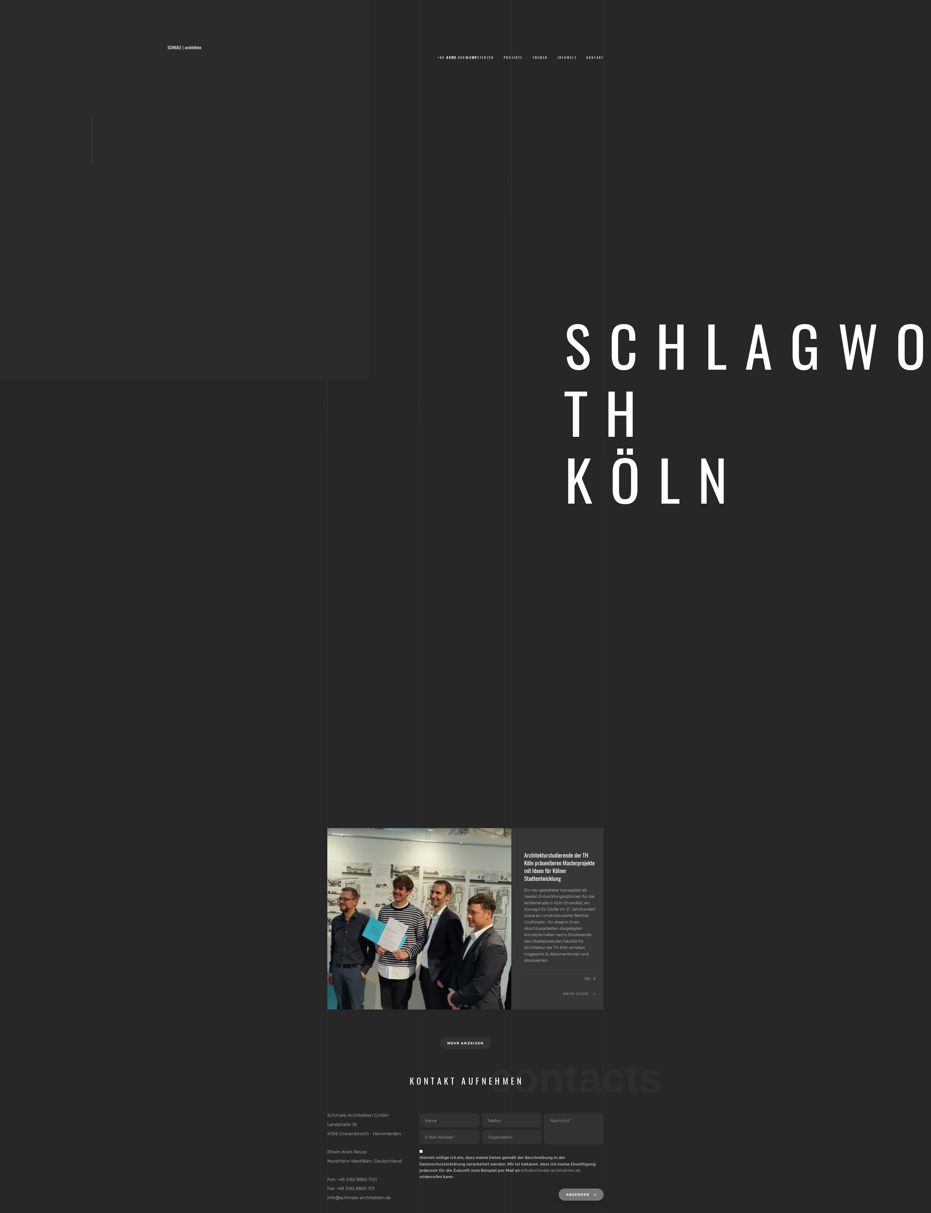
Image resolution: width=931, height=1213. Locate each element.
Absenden (578, 1194)
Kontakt (595, 57)
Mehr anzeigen (465, 1043)
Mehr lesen (576, 994)
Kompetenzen (480, 57)
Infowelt (567, 57)
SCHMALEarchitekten (184, 48)
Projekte (513, 57)
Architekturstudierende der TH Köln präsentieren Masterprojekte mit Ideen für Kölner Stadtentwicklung (559, 866)
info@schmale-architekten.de (551, 1170)
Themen (540, 57)
